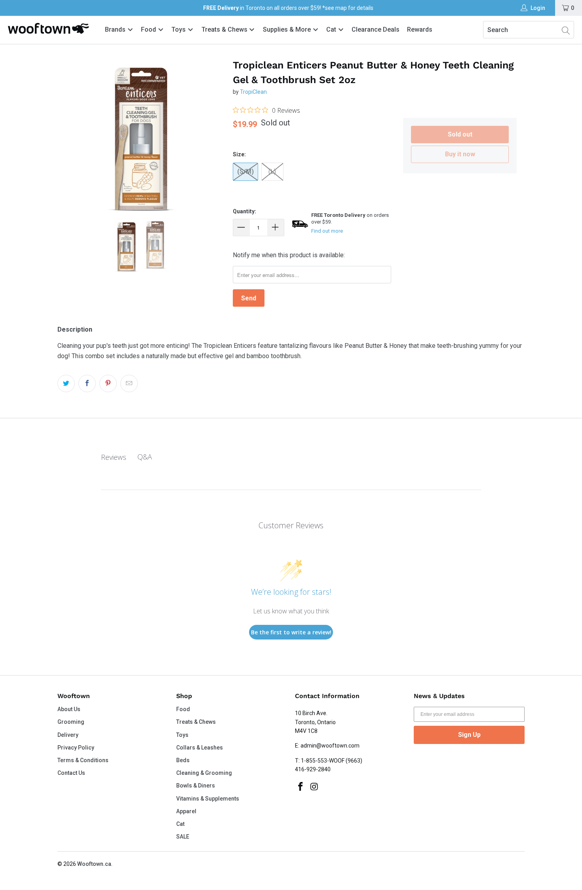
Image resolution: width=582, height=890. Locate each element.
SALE (182, 836)
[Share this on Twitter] (66, 383)
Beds (183, 760)
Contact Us (71, 773)
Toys (179, 29)
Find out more (327, 231)
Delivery (67, 735)
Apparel (186, 811)
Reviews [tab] (113, 457)
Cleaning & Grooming (204, 773)
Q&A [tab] (144, 456)
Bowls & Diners (195, 785)
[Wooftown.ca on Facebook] (301, 787)
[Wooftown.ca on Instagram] (315, 787)
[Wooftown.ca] (48, 28)
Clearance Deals (375, 29)
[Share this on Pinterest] (108, 383)
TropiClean (253, 92)
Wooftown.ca (94, 864)
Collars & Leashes (199, 747)
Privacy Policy (75, 747)
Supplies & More (287, 29)
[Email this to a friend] (129, 383)
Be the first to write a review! (291, 632)
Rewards (419, 29)
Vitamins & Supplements (207, 798)
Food (149, 29)
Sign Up (469, 734)
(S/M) (245, 171)
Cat (332, 29)
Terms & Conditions (82, 760)
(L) (272, 171)
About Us (68, 709)
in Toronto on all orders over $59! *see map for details (288, 8)
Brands (115, 29)
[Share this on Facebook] (87, 383)
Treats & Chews (225, 29)
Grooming (70, 722)
